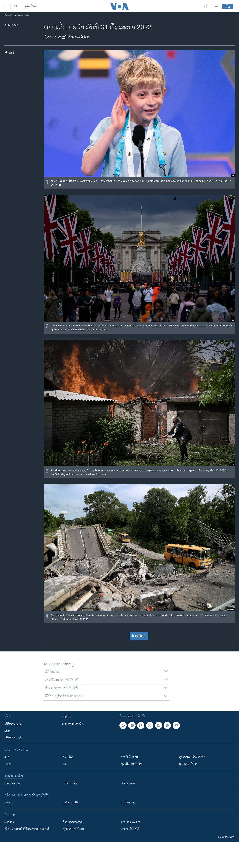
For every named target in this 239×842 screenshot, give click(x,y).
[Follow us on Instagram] (140, 725)
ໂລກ (65, 764)
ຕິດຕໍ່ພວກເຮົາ (70, 783)
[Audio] (205, 6)
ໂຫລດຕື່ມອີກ (139, 635)
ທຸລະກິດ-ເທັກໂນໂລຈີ (131, 764)
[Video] (216, 6)
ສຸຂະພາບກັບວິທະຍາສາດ (192, 757)
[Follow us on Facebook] (123, 725)
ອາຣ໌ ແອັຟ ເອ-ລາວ (131, 822)
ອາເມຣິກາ (68, 757)
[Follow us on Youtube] (131, 725)
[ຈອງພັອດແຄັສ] (176, 725)
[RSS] (158, 725)
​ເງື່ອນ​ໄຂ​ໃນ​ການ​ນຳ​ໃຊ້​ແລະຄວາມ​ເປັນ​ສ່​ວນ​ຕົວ (27, 829)
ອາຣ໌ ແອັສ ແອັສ (71, 803)
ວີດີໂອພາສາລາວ (13, 724)
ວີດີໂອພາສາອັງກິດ (13, 738)
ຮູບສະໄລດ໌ (30, 6)
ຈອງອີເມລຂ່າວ (128, 803)
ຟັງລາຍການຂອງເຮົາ (72, 724)
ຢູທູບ (7, 731)
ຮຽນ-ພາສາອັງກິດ (188, 764)
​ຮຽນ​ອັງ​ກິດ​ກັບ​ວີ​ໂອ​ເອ (73, 829)
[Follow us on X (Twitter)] (149, 725)
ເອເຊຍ (7, 764)
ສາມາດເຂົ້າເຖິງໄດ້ (130, 829)
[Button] (9, 53)
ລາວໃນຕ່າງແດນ (129, 757)
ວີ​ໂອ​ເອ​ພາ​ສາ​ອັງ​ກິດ (73, 822)
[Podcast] (167, 725)
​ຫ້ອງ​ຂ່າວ (9, 822)
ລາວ (6, 757)
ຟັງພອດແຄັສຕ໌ (128, 783)
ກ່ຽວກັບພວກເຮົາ (12, 783)
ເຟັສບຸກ (8, 803)
